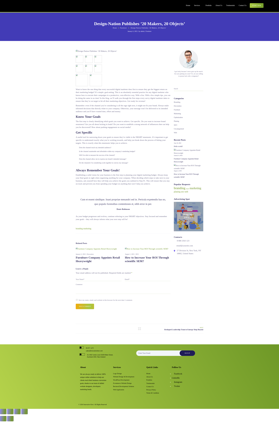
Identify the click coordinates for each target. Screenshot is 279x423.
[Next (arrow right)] (10, 418)
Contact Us (242, 5)
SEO (137, 254)
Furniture (123, 28)
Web (175, 133)
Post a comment (85, 306)
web (186, 191)
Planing (176, 121)
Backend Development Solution (123, 386)
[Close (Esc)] (24, 411)
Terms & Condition (152, 393)
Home (188, 5)
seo (182, 191)
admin (142, 31)
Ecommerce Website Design (122, 383)
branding (79, 228)
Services (197, 5)
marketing (87, 228)
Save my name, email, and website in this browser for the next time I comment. (106, 300)
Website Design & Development (123, 377)
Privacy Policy (151, 390)
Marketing (177, 113)
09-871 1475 (90, 348)
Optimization (178, 117)
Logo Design (117, 373)
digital (187, 188)
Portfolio (209, 5)
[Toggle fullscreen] (10, 411)
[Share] (17, 411)
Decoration (90, 254)
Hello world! (178, 146)
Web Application (118, 390)
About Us (218, 5)
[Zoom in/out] (3, 411)
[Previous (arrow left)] (3, 418)
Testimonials (230, 5)
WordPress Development (121, 380)
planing (177, 191)
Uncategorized (179, 129)
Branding (177, 102)
